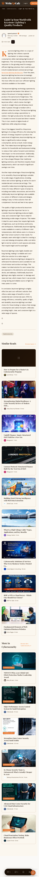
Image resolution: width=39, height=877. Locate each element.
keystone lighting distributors (12, 73)
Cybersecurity (11, 9)
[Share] (29, 872)
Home (3, 9)
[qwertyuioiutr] (4, 35)
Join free (34, 3)
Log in (26, 3)
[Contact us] (33, 872)
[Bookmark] (23, 872)
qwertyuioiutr (12, 33)
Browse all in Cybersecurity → (26, 645)
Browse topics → (30, 344)
